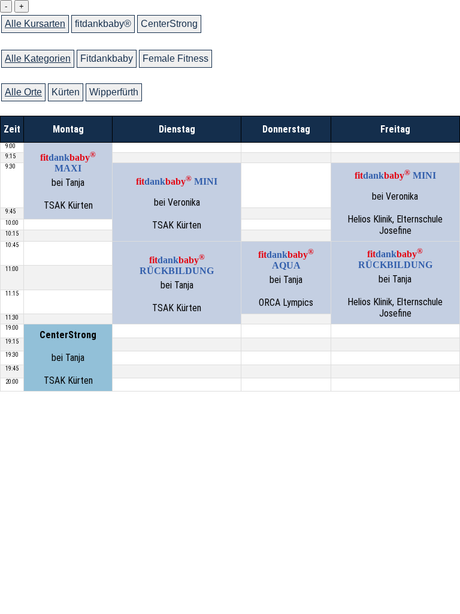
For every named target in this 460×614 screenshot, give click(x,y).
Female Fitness (175, 58)
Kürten (66, 92)
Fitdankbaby (106, 58)
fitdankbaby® (103, 24)
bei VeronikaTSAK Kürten (176, 202)
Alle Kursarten (35, 24)
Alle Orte (23, 92)
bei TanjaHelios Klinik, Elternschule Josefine (395, 282)
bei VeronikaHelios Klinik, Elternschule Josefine (395, 202)
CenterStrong (169, 24)
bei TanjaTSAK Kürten (68, 180)
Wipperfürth (113, 92)
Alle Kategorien (38, 58)
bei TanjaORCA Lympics (286, 277)
